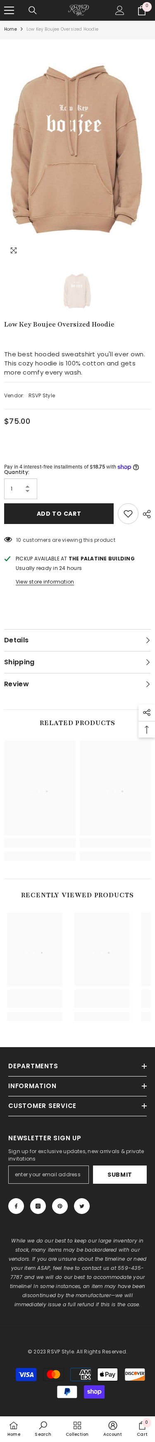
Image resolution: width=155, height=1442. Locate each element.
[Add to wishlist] (128, 513)
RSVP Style (42, 395)
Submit (119, 1174)
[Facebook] (16, 1206)
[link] (40, 843)
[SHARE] (144, 514)
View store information (45, 581)
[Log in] (119, 10)
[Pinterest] (60, 1206)
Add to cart (59, 514)
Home (10, 29)
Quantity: (16, 472)
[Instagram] (38, 1206)
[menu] (9, 10)
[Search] (33, 10)
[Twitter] (82, 1206)
